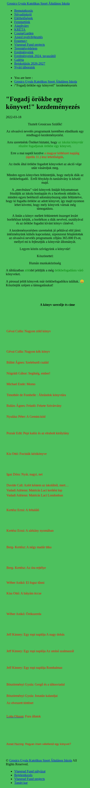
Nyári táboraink (24, 67)
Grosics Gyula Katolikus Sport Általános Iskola (38, 3)
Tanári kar (21, 782)
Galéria (19, 60)
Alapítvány (21, 25)
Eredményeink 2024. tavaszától (35, 56)
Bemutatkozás (23, 10)
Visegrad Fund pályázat (29, 771)
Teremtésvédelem (25, 48)
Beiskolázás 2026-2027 (29, 63)
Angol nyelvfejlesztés (28, 37)
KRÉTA (20, 29)
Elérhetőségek (23, 18)
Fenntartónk (22, 22)
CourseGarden (23, 33)
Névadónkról (23, 14)
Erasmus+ (20, 41)
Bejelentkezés (23, 775)
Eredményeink (23, 52)
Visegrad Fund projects (29, 44)
